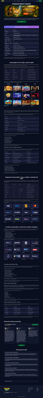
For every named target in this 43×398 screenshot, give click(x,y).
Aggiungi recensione (35, 324)
